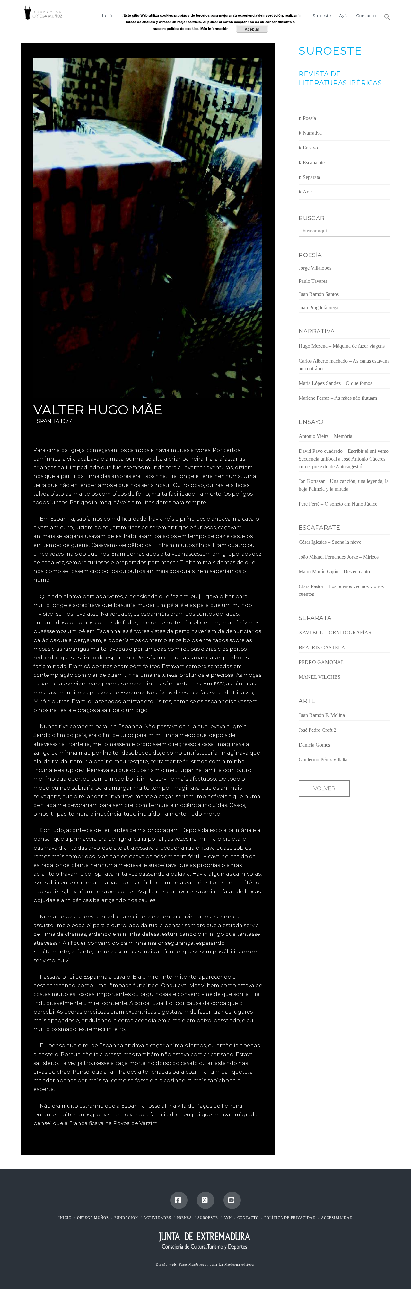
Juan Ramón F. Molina (322, 715)
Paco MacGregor (194, 1264)
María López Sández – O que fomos (335, 383)
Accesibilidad (337, 1218)
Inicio (65, 1218)
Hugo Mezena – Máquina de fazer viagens (342, 346)
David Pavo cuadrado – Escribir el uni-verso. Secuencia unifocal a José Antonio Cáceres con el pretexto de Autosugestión (344, 458)
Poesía (309, 118)
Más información (214, 28)
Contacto (248, 1218)
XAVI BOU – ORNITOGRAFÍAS (335, 632)
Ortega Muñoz (93, 1218)
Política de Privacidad (290, 1218)
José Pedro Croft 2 (317, 730)
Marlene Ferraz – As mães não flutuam (338, 398)
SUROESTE (330, 50)
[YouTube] (232, 1200)
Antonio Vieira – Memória (325, 436)
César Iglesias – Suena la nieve (330, 542)
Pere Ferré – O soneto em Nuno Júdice (338, 503)
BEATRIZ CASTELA (322, 647)
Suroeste (207, 1218)
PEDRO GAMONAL (321, 662)
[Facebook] (179, 1200)
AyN (227, 1218)
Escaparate (314, 162)
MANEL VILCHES (319, 677)
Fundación (126, 1218)
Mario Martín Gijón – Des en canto (334, 571)
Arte (307, 191)
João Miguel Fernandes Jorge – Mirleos (339, 556)
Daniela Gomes (314, 744)
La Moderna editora (237, 1264)
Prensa (184, 1218)
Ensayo (310, 147)
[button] (385, 14)
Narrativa (312, 133)
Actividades (157, 1218)
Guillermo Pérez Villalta (323, 759)
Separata (311, 177)
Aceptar (252, 29)
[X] (205, 1200)
